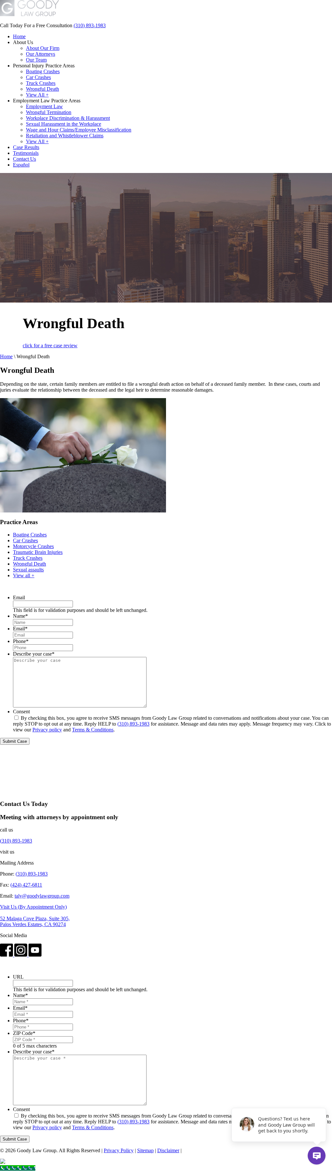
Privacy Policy (119, 1150)
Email (19, 597)
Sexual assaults (28, 569)
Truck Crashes (27, 558)
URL (18, 977)
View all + (23, 575)
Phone (21, 641)
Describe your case (33, 654)
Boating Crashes (30, 534)
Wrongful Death (29, 564)
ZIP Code (24, 1033)
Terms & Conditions (92, 729)
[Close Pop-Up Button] (322, 1101)
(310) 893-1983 (90, 25)
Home (6, 356)
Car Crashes (25, 540)
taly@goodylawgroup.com (42, 896)
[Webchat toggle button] (317, 1156)
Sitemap (145, 1150)
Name (20, 616)
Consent (21, 711)
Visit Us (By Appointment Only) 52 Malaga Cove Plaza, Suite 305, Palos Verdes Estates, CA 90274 (35, 915)
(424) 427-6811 (26, 885)
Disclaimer (168, 1150)
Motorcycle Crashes (33, 546)
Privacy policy (47, 729)
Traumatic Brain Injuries (38, 552)
